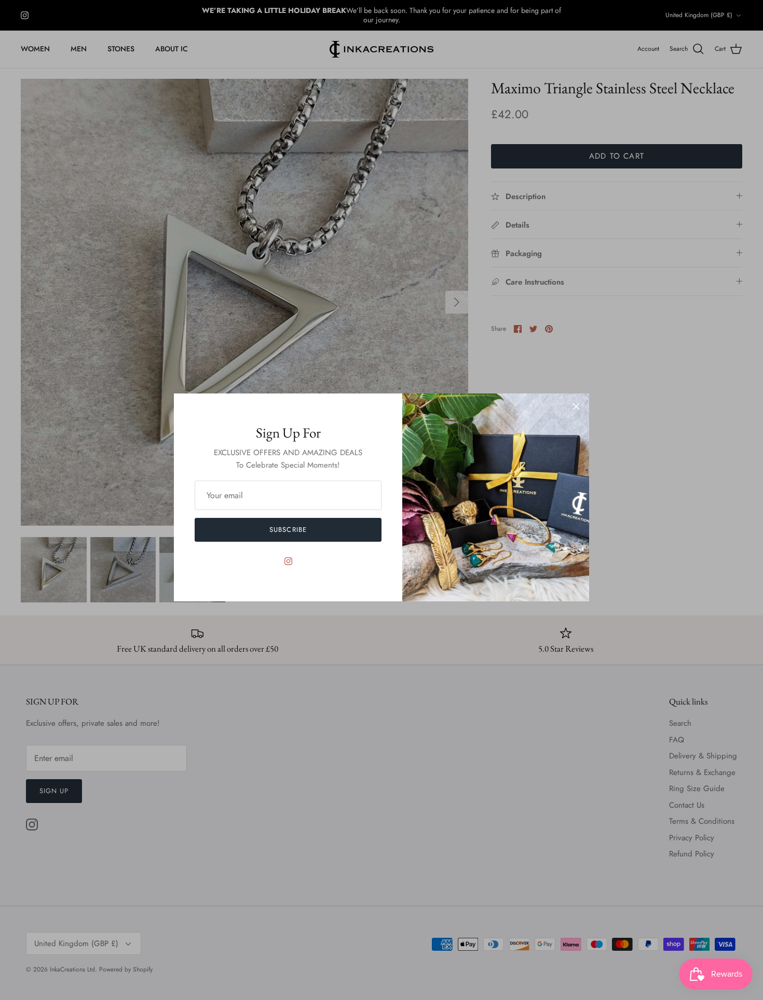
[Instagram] (288, 561)
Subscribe (287, 529)
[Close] (576, 406)
